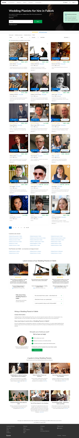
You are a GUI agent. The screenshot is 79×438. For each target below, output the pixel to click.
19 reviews (16, 92)
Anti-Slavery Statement (44, 431)
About (41, 428)
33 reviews (37, 62)
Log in (73, 2)
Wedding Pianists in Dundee (35, 253)
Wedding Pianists (27, 35)
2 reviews (11, 215)
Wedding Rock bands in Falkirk (57, 236)
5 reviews (37, 154)
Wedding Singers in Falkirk (56, 241)
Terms (7, 429)
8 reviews (16, 123)
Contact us (8, 432)
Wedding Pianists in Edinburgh (57, 251)
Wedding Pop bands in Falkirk (35, 236)
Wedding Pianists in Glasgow (35, 251)
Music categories (26, 429)
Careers (41, 429)
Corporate (31, 2)
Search (66, 2)
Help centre (8, 428)
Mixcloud (64, 435)
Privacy (7, 431)
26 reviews (58, 62)
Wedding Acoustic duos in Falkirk (15, 241)
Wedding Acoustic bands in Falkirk (57, 239)
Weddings (19, 2)
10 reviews (16, 154)
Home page (11, 35)
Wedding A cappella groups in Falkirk (37, 241)
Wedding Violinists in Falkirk (14, 245)
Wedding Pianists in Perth (14, 253)
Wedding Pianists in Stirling (14, 251)
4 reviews (58, 154)
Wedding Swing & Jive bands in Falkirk (58, 238)
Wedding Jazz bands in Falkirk (14, 239)
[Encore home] (4, 2)
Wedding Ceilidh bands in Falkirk (36, 239)
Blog (24, 432)
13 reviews (37, 92)
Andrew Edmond (39, 285)
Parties (24, 2)
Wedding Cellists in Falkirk (35, 245)
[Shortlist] (70, 3)
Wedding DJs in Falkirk (13, 243)
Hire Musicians (11, 2)
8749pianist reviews (43, 32)
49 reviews (16, 62)
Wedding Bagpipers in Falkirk (35, 243)
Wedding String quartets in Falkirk (15, 236)
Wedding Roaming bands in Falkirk (15, 238)
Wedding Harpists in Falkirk (56, 243)
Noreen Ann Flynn (20, 285)
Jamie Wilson (60, 285)
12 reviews (58, 92)
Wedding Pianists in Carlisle (56, 253)
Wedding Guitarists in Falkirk (56, 245)
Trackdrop (59, 435)
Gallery (24, 431)
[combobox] (14, 37)
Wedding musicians (18, 35)
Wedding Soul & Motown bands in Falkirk (38, 238)
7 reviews (58, 123)
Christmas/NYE (38, 2)
